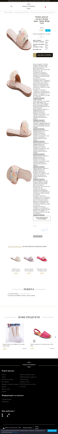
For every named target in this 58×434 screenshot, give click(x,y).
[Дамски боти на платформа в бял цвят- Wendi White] (15, 333)
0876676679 (5, 401)
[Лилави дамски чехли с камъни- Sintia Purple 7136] (29, 258)
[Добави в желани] (35, 55)
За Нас (4, 377)
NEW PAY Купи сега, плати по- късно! (34, 246)
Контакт (4, 386)
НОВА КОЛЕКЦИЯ (8, 12)
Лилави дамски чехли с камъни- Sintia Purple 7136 (29, 269)
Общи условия (6, 389)
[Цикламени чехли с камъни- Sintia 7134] (42, 258)
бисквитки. (15, 432)
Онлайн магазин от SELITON (47, 428)
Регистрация (5, 381)
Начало (4, 374)
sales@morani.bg (6, 399)
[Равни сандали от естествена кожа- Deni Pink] (42, 333)
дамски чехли (38, 236)
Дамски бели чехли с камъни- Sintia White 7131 (16, 269)
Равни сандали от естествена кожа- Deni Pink (42, 345)
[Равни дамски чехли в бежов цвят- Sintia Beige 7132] (19, 60)
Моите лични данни (37, 428)
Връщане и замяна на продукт (10, 384)
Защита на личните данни (27, 374)
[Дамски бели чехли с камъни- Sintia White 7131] (16, 258)
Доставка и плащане (7, 379)
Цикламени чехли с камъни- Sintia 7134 (42, 269)
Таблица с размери (45, 33)
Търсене (4, 391)
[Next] (55, 337)
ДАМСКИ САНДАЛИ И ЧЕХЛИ (21, 12)
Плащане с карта (24, 381)
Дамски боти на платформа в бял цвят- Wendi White (14, 345)
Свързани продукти (14, 246)
